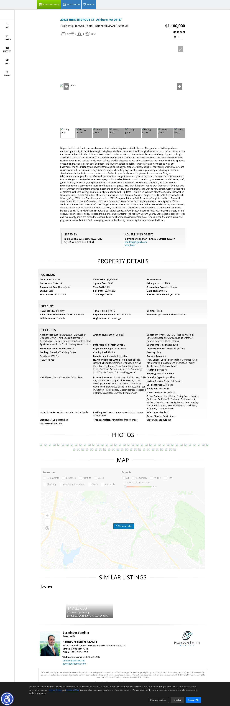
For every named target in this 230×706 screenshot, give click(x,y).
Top (7, 27)
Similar (7, 75)
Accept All (193, 699)
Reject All (177, 699)
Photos (7, 51)
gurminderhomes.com (74, 663)
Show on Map (125, 526)
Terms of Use (72, 689)
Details (7, 39)
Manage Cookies (158, 699)
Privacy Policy (55, 689)
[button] (7, 699)
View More (130, 245)
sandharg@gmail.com (136, 241)
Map (7, 63)
